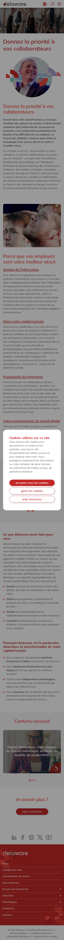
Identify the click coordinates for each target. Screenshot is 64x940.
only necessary (32, 499)
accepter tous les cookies (32, 483)
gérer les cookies (32, 491)
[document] (32, 470)
